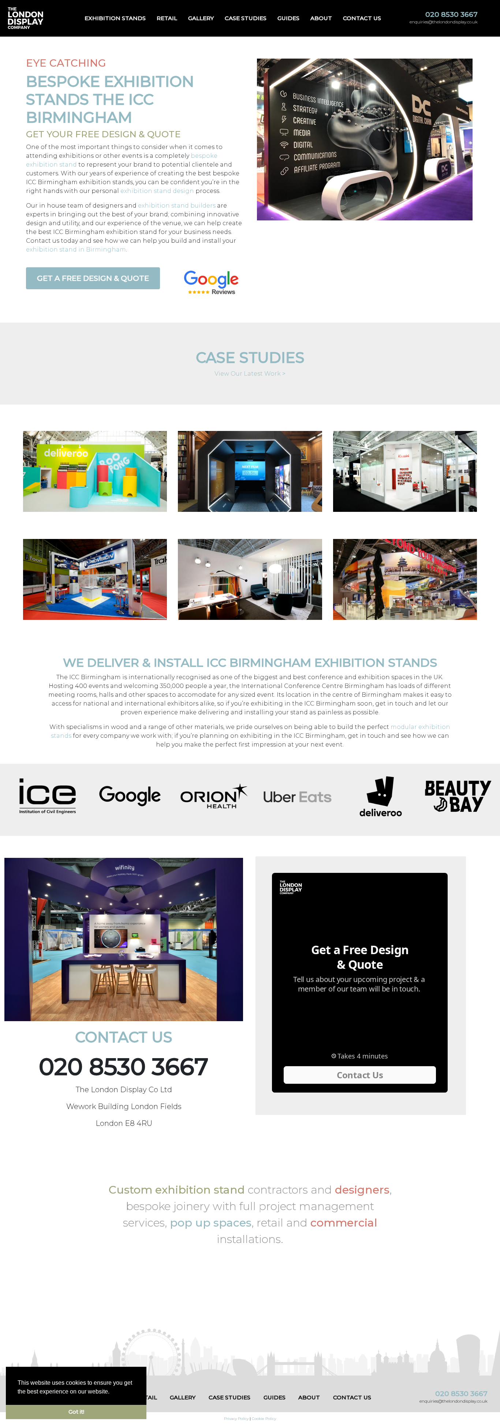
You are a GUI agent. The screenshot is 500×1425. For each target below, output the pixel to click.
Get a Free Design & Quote (93, 278)
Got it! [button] (76, 1412)
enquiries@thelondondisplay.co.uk (444, 22)
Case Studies (245, 18)
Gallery (201, 18)
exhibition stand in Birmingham (76, 249)
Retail (167, 18)
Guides (288, 18)
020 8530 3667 (451, 14)
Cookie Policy (264, 1418)
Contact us (362, 18)
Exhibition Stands (115, 18)
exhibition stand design (157, 190)
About (321, 18)
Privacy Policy (236, 1418)
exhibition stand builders (177, 205)
